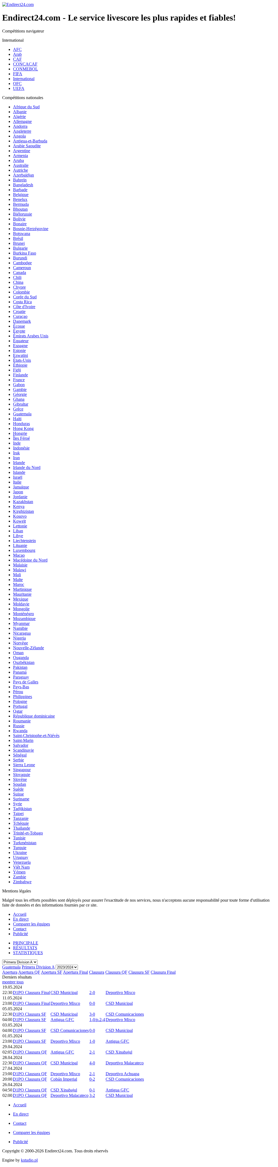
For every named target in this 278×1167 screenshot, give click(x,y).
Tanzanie (21, 818)
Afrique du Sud (26, 107)
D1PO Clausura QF (30, 1052)
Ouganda (21, 657)
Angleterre (22, 131)
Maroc (18, 584)
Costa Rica (22, 301)
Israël (17, 477)
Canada (19, 272)
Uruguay (20, 857)
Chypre (19, 287)
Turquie (19, 847)
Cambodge (22, 262)
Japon (18, 492)
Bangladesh (23, 184)
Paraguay (21, 677)
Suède (18, 789)
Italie (17, 482)
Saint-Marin (23, 740)
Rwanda (20, 730)
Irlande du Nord (26, 467)
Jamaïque (21, 487)
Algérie (19, 116)
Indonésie (21, 448)
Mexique (20, 599)
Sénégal (20, 755)
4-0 (92, 1063)
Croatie (19, 311)
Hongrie (20, 433)
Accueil (19, 914)
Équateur (21, 340)
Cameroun (22, 267)
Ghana (18, 399)
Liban (18, 531)
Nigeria (19, 638)
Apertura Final (75, 972)
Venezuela (22, 862)
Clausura (96, 972)
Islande (19, 472)
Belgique (21, 194)
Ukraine (20, 852)
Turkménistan (24, 842)
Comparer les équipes (31, 924)
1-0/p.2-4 (97, 1019)
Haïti (17, 418)
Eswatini (20, 355)
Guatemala (22, 414)
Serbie (18, 760)
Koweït (19, 521)
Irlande (19, 462)
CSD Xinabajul (119, 1052)
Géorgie (20, 394)
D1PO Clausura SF (29, 1014)
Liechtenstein (24, 540)
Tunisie (19, 838)
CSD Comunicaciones (125, 1014)
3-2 (92, 1095)
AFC (17, 49)
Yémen (19, 872)
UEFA (18, 88)
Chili (17, 277)
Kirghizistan (23, 511)
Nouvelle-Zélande (28, 648)
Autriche (20, 170)
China (18, 282)
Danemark (22, 321)
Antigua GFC (62, 1019)
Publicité (20, 933)
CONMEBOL (25, 69)
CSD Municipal (64, 992)
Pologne (20, 701)
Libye (18, 535)
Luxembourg (24, 550)
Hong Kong (23, 428)
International (23, 78)
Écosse (19, 326)
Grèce (18, 409)
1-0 (92, 1041)
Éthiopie (20, 365)
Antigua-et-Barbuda (30, 141)
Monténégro (23, 613)
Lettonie (20, 526)
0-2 (92, 1079)
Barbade (20, 189)
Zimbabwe (22, 881)
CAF (17, 59)
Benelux (20, 199)
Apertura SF (51, 972)
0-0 (92, 1003)
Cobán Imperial (63, 1079)
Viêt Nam (21, 867)
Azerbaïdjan (23, 175)
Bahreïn (20, 180)
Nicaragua (22, 633)
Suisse (18, 794)
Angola (19, 136)
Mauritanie (22, 594)
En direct (21, 919)
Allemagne (22, 121)
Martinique (22, 589)
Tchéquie (21, 823)
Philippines (22, 696)
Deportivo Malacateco (125, 1063)
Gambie (20, 389)
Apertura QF (29, 972)
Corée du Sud (25, 297)
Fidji (17, 370)
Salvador (20, 745)
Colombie (21, 292)
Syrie (17, 803)
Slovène (20, 779)
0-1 (92, 1090)
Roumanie (22, 721)
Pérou (18, 691)
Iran (16, 457)
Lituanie (20, 545)
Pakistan (20, 667)
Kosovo (20, 516)
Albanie (20, 111)
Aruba (18, 160)
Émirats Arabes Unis (30, 336)
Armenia (20, 155)
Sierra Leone (24, 764)
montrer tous (13, 982)
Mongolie (21, 609)
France (19, 379)
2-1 (92, 1052)
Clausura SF (139, 972)
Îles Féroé (21, 438)
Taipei (18, 813)
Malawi (19, 570)
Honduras (21, 423)
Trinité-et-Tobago (28, 833)
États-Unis (22, 360)
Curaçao (20, 316)
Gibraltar (20, 404)
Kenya (18, 506)
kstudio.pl (29, 1160)
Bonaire (20, 223)
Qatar (18, 711)
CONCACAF (25, 64)
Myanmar (21, 623)
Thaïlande (21, 828)
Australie (21, 165)
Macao (19, 555)
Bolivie (19, 219)
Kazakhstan (23, 501)
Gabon (19, 384)
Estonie (19, 350)
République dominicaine (34, 716)
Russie (18, 725)
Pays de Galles (25, 682)
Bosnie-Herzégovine (30, 228)
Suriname (21, 799)
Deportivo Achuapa (122, 1073)
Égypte (19, 331)
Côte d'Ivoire (24, 306)
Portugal (20, 706)
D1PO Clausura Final (31, 992)
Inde (17, 443)
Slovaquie (21, 774)
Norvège (20, 643)
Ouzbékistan (23, 662)
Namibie (20, 628)
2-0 (92, 992)
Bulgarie (20, 248)
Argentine (21, 150)
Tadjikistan (22, 808)
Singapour (22, 769)
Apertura (9, 972)
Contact (19, 929)
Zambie (19, 877)
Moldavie (21, 604)
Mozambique (24, 618)
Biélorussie (22, 214)
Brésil (18, 238)
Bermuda (21, 204)
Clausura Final (163, 972)
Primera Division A (38, 967)
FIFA (17, 73)
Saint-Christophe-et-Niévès (36, 735)
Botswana (21, 233)
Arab (17, 54)
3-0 (92, 1014)
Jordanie (20, 496)
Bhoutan (20, 209)
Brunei (19, 243)
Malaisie (20, 565)
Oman (18, 652)
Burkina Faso (24, 253)
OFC (17, 83)
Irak (16, 453)
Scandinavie (23, 750)
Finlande (20, 375)
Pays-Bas (21, 686)
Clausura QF (116, 972)
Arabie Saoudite (27, 146)
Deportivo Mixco (120, 992)
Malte (18, 579)
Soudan (19, 784)
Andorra (20, 126)
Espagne (20, 345)
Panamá (20, 672)
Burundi (20, 258)
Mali (17, 574)
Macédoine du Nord (30, 560)
